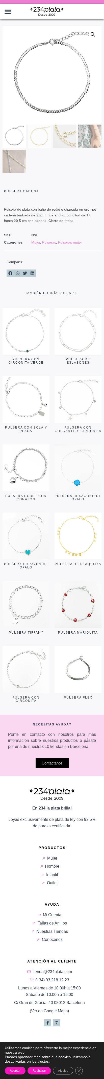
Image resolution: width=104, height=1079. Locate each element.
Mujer (35, 242)
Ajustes (63, 1070)
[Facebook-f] (47, 1022)
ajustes (43, 1061)
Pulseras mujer (70, 242)
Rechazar (39, 1070)
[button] (8, 11)
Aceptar (15, 1070)
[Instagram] (56, 1022)
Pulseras (49, 242)
